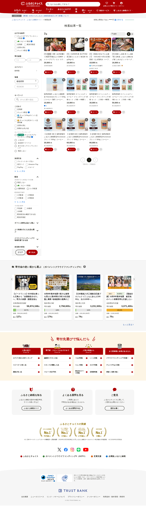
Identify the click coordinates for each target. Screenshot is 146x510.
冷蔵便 (29, 208)
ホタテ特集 (93, 365)
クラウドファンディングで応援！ (117, 358)
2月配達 (31, 195)
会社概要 (24, 497)
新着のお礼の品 (23, 128)
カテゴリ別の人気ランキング (22, 358)
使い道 (87, 11)
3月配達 (20, 198)
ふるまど (21, 140)
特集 (76, 10)
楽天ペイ (20, 164)
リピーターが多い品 (19, 365)
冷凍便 (19, 211)
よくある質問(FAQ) (73, 408)
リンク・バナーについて (56, 497)
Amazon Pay (33, 164)
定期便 (19, 44)
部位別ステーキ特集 (79, 372)
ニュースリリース (37, 497)
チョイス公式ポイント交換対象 (27, 121)
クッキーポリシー (93, 497)
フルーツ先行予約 (50, 372)
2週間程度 (21, 188)
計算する (120, 20)
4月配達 (31, 198)
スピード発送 (24, 41)
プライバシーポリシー (76, 497)
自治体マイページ (24, 143)
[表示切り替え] (130, 34)
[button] (26, 158)
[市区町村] (26, 86)
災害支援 (97, 456)
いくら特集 (93, 358)
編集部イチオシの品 (50, 358)
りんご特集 (79, 365)
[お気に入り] (55, 72)
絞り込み (32, 252)
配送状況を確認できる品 (26, 214)
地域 (37, 11)
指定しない (21, 151)
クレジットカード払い (25, 161)
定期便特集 (93, 372)
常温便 (19, 208)
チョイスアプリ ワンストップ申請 (27, 37)
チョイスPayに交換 (112, 365)
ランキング (49, 10)
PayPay (20, 167)
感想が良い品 (17, 372)
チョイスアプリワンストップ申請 (26, 136)
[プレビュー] (63, 39)
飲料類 (26, 71)
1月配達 (20, 195)
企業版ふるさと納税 (117, 456)
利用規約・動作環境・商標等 (114, 497)
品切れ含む (21, 47)
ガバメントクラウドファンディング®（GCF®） (66, 456)
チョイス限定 (23, 50)
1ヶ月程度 (33, 188)
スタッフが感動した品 (51, 365)
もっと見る (21, 171)
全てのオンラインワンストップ (27, 147)
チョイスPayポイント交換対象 (27, 116)
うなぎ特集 (79, 358)
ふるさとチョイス (30, 456)
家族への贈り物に (112, 372)
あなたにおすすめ (64, 10)
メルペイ (31, 167)
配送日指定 (31, 44)
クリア (20, 252)
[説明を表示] (24, 38)
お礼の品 (20, 11)
